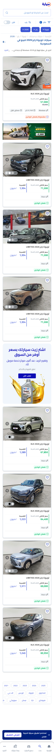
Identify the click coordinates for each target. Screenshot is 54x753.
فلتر (43, 22)
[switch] (7, 22)
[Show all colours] (9, 437)
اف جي (10, 693)
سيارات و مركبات (35, 36)
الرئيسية (48, 36)
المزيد (6, 50)
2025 (43, 685)
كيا (32, 700)
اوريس (21, 693)
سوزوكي (13, 700)
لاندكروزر (42, 693)
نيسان (24, 700)
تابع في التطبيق (13, 735)
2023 (25, 685)
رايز (36, 29)
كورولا (31, 693)
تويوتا (47, 29)
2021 (6, 685)
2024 (34, 685)
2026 (26, 29)
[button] (27, 22)
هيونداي (42, 700)
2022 (15, 685)
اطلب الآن (27, 376)
